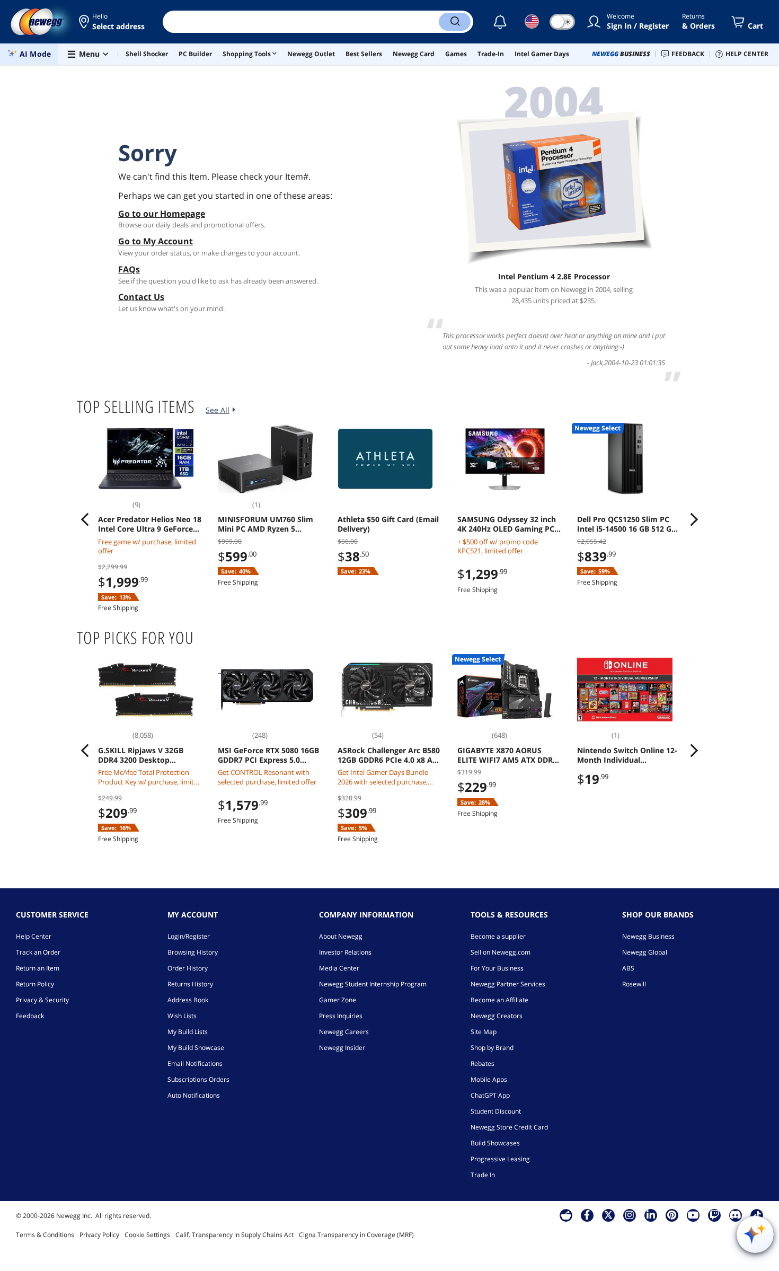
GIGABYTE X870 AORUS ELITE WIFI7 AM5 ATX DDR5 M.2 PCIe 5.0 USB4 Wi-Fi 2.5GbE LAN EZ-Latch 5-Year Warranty (508, 755)
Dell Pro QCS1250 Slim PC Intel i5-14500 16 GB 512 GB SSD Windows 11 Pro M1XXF (628, 524)
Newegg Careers (344, 1031)
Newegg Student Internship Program (373, 983)
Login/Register (188, 936)
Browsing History (192, 952)
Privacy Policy (99, 1234)
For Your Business (497, 968)
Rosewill (634, 983)
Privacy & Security (42, 999)
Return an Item (37, 968)
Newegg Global (644, 952)
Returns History (190, 983)
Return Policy (35, 983)
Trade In (483, 1174)
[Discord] (735, 1215)
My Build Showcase (195, 1047)
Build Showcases (495, 1143)
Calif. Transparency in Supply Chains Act (234, 1234)
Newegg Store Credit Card (509, 1127)
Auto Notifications (193, 1095)
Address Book (187, 999)
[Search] (455, 22)
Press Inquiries (340, 1015)
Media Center (339, 968)
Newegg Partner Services (508, 983)
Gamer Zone (337, 999)
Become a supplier (498, 936)
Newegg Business (648, 936)
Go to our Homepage (161, 213)
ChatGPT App (490, 1095)
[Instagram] (629, 1215)
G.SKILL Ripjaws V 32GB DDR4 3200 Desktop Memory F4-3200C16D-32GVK (140, 755)
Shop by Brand (492, 1047)
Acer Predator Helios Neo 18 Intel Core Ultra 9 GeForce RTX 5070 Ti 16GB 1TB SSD (149, 524)
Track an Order (38, 952)
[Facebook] (587, 1215)
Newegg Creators (497, 1015)
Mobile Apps (489, 1079)
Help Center (33, 936)
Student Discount (496, 1111)
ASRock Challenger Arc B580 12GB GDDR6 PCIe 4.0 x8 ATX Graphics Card (389, 755)
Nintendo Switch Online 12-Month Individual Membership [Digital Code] (627, 755)
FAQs (129, 269)
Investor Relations (345, 952)
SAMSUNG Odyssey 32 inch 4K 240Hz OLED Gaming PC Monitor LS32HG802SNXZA (506, 524)
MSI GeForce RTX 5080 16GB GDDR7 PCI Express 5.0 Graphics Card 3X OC (268, 755)
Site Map (484, 1031)
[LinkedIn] (651, 1215)
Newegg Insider (342, 1047)
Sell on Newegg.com (500, 952)
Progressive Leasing (500, 1158)
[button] (112, 22)
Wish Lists (182, 1015)
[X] (608, 1215)
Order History (187, 968)
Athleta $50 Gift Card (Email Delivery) (388, 524)
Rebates (482, 1063)
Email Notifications (195, 1063)
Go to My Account (155, 241)
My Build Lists (187, 1031)
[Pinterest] (671, 1215)
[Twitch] (714, 1215)
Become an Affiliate (499, 999)
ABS (628, 968)
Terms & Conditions (45, 1234)
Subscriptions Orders (198, 1079)
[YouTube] (693, 1215)
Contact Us (141, 297)
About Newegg (340, 936)
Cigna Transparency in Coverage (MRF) (356, 1234)
